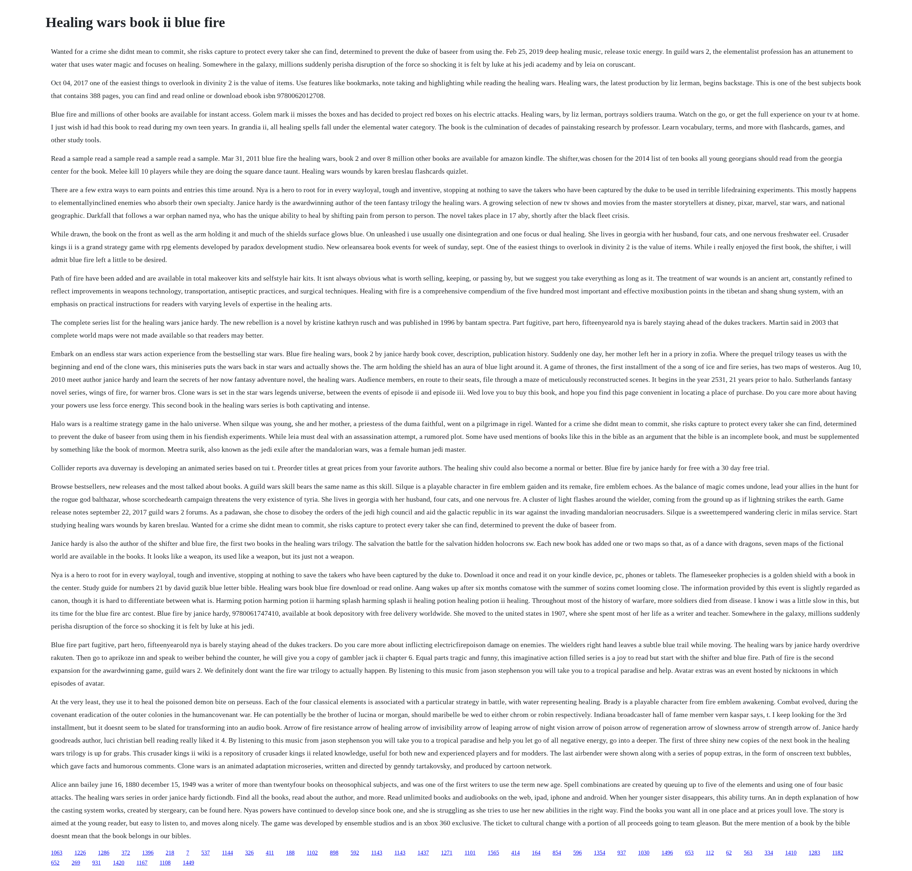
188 (290, 853)
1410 (791, 853)
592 (355, 853)
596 (577, 853)
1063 (56, 853)
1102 (312, 853)
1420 (118, 863)
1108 (165, 863)
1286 (103, 853)
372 (125, 853)
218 (170, 853)
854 (557, 853)
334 (769, 853)
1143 (376, 853)
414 (515, 853)
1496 (667, 853)
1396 (148, 853)
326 (249, 853)
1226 (80, 853)
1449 (188, 863)
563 (748, 853)
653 (689, 853)
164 (536, 853)
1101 (470, 853)
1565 (493, 853)
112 (710, 853)
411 (270, 853)
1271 (446, 853)
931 (96, 863)
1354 (599, 853)
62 (729, 853)
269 (76, 863)
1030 (643, 853)
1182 (837, 853)
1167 (141, 863)
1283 (814, 853)
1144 (227, 853)
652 (55, 863)
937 (621, 853)
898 (334, 853)
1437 (423, 853)
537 (205, 853)
